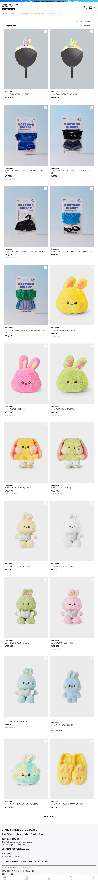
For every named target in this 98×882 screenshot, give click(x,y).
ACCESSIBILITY (41, 861)
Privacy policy (23, 834)
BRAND (52, 14)
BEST (4, 14)
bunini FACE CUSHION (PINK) (15, 409)
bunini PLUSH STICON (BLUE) (62, 725)
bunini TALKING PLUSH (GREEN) (17, 643)
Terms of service (8, 834)
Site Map (15, 861)
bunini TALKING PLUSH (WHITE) (62, 566)
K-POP (34, 14)
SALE (60, 14)
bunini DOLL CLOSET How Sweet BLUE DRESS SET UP (72, 252)
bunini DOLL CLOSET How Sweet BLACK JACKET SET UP (71, 172)
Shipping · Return (37, 834)
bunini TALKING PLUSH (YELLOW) (17, 566)
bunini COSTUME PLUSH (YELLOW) (18, 488)
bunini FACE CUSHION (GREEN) (62, 409)
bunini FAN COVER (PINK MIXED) (17, 94)
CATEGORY (22, 14)
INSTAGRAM (6, 856)
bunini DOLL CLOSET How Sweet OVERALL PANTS (24, 252)
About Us (5, 861)
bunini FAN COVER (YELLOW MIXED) (64, 94)
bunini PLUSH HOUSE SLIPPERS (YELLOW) (67, 804)
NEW (12, 14)
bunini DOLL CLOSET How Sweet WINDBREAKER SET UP (25, 331)
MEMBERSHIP (26, 861)
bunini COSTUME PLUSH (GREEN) (63, 488)
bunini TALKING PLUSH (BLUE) (16, 722)
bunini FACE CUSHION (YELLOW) (63, 330)
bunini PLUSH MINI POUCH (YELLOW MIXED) (21, 804)
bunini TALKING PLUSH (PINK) (62, 643)
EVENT (42, 14)
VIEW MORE (49, 817)
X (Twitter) (16, 856)
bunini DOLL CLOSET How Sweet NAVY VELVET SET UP (24, 172)
